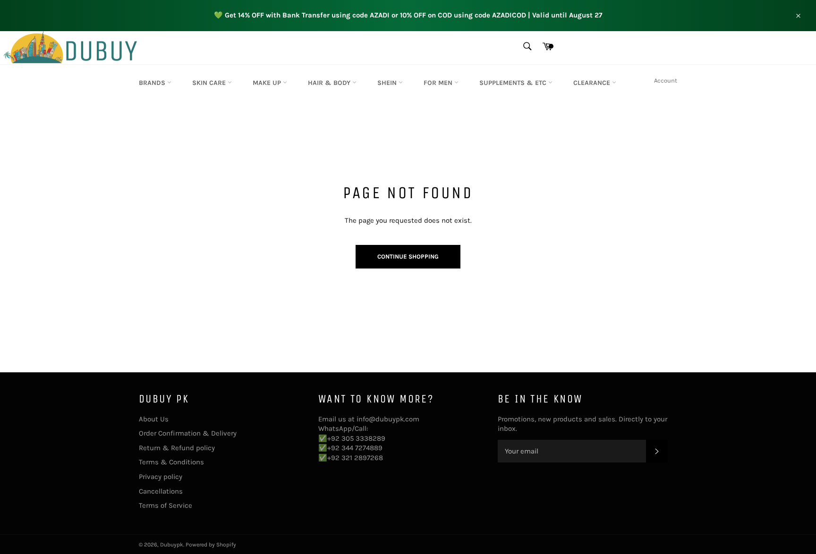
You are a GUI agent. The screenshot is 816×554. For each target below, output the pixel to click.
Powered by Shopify (211, 544)
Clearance (592, 83)
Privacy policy (160, 476)
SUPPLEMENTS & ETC (513, 83)
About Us (154, 419)
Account (665, 80)
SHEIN (388, 83)
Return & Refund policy (177, 448)
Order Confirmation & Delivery (188, 433)
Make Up (268, 83)
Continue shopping (408, 256)
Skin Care (210, 83)
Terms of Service (165, 505)
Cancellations (161, 491)
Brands (153, 83)
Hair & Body (330, 83)
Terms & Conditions (171, 462)
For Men (439, 83)
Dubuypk (171, 544)
